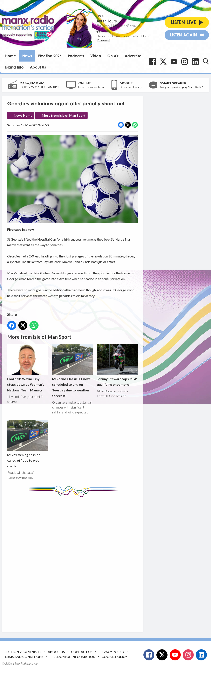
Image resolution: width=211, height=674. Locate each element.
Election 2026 (50, 56)
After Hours (106, 21)
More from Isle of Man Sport (64, 115)
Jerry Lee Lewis (108, 36)
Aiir (36, 663)
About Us (38, 67)
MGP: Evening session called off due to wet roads (23, 460)
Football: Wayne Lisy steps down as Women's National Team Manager (25, 384)
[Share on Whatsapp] (135, 125)
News (27, 56)
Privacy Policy (111, 652)
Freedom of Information (72, 657)
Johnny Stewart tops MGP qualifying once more (117, 381)
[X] (163, 61)
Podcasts (76, 56)
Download (103, 40)
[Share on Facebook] (121, 125)
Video (95, 56)
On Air (112, 56)
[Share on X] (128, 125)
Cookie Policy (114, 657)
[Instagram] (184, 61)
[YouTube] (174, 61)
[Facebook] (152, 61)
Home (10, 56)
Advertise (133, 56)
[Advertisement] (84, 561)
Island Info (14, 67)
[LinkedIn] (195, 61)
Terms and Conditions (23, 657)
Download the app (131, 87)
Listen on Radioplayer (91, 87)
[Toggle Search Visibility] (206, 61)
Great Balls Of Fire (135, 36)
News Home (23, 115)
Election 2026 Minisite (22, 652)
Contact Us (82, 652)
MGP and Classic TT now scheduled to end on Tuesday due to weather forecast (71, 387)
